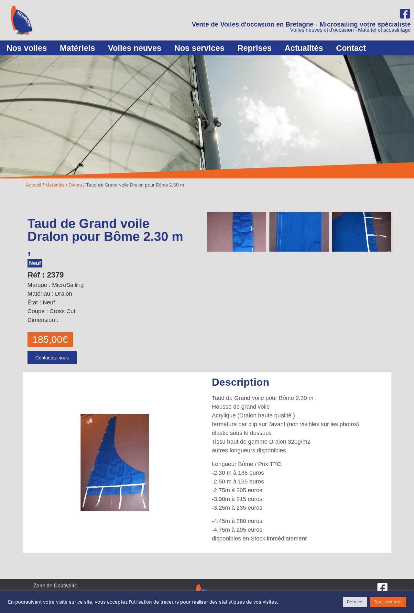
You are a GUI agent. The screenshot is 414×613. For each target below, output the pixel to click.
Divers (75, 184)
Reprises (254, 47)
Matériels (77, 47)
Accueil (33, 184)
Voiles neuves (134, 47)
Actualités (304, 47)
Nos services (199, 47)
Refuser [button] (355, 601)
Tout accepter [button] (388, 601)
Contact (351, 47)
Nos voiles (26, 47)
